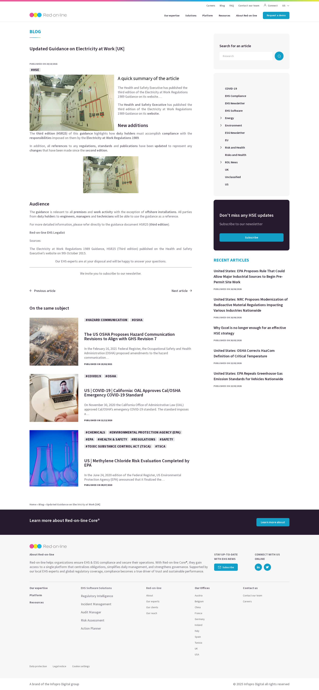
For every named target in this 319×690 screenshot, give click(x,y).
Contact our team (248, 5)
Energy (229, 118)
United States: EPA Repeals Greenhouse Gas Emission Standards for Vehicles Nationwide (248, 376)
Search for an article (235, 45)
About (149, 595)
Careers (210, 5)
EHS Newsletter (235, 103)
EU (226, 140)
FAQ (231, 5)
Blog (222, 5)
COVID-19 (231, 88)
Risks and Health (235, 155)
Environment (233, 125)
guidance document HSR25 (129, 224)
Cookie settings (81, 666)
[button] (309, 679)
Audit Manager (91, 612)
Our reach (151, 613)
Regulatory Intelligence (97, 596)
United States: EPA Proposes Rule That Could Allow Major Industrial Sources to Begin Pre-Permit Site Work (249, 276)
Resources (224, 15)
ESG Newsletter (235, 133)
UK (227, 169)
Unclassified (233, 177)
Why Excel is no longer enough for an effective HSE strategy (250, 330)
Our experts (153, 601)
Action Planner (91, 628)
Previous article (44, 291)
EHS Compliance (235, 96)
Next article (179, 291)
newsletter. (133, 273)
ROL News (231, 162)
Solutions (190, 15)
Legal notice (59, 666)
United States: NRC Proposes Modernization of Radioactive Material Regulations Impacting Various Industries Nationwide (251, 305)
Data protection (38, 666)
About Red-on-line (246, 15)
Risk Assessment (92, 620)
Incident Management (96, 604)
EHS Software (234, 110)
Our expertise (171, 15)
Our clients (152, 607)
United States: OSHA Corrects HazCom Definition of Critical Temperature (244, 353)
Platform (207, 15)
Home (33, 504)
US (227, 184)
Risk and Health (235, 147)
